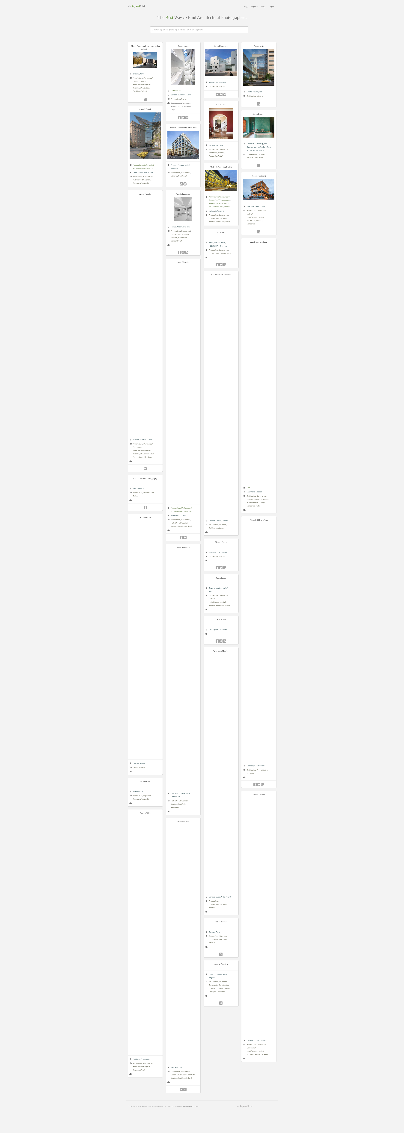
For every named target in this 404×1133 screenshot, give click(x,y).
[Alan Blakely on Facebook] (181, 537)
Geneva (212, 932)
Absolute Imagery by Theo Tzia (183, 128)
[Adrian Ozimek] (258, 1033)
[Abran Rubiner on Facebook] (258, 165)
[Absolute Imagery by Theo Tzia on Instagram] (185, 183)
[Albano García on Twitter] (221, 567)
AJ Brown (221, 232)
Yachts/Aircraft (176, 241)
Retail (144, 91)
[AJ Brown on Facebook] (217, 264)
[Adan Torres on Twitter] (221, 641)
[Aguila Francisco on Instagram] (183, 252)
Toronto (188, 95)
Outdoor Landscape (216, 528)
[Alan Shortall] (145, 756)
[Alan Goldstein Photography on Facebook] (145, 507)
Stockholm (251, 492)
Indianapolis (219, 211)
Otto (248, 487)
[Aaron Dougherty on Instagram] (224, 94)
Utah (184, 515)
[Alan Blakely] (183, 501)
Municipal (250, 1054)
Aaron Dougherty (221, 46)
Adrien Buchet (221, 922)
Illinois (211, 242)
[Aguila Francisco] (183, 219)
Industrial (250, 773)
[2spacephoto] (183, 83)
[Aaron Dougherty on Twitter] (217, 94)
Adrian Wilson (183, 821)
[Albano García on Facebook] (217, 567)
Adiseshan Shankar (221, 651)
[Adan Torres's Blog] (224, 641)
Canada (174, 95)
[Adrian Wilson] (183, 1060)
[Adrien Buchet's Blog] (221, 954)
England (136, 74)
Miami (179, 227)
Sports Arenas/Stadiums (142, 457)
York (142, 74)
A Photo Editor (188, 1106)
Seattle (249, 92)
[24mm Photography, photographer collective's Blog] (145, 99)
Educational (137, 447)
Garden (266, 499)
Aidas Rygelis (145, 194)
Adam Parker (221, 578)
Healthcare (213, 152)
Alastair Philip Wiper (259, 520)
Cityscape (147, 796)
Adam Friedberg (259, 176)
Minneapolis (213, 629)
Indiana (211, 211)
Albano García (221, 542)
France (182, 793)
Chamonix (175, 793)
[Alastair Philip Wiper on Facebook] (255, 784)
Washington (257, 92)
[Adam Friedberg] (258, 199)
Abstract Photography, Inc (221, 167)
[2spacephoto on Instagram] (186, 117)
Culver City (259, 143)
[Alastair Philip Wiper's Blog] (262, 784)
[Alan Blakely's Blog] (185, 537)
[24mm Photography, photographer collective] (145, 66)
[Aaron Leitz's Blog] (258, 104)
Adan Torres (221, 619)
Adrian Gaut (145, 781)
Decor (135, 81)
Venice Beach (258, 150)
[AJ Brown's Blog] (224, 264)
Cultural (249, 214)
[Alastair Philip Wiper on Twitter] (258, 784)
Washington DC (150, 172)
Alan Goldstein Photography (145, 478)
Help (263, 7)
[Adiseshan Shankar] (221, 889)
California (250, 143)
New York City (138, 791)
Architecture (137, 78)
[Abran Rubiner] (258, 136)
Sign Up (254, 7)
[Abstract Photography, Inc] (221, 189)
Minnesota (223, 629)
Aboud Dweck (145, 109)
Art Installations (263, 770)
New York (250, 206)
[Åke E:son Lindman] (258, 480)
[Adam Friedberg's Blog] (258, 231)
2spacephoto (183, 46)
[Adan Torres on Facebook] (217, 641)
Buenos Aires (222, 552)
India (223, 897)
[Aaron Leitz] (258, 84)
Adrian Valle (145, 813)
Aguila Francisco (183, 194)
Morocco (181, 95)
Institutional (251, 220)
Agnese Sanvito (221, 964)
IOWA (223, 242)
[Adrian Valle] (145, 1052)
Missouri (222, 82)
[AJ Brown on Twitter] (221, 264)
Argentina (212, 552)
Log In (271, 7)
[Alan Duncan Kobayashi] (221, 513)
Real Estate (144, 88)
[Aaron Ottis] (221, 138)
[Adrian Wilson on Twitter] (181, 1089)
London (181, 165)
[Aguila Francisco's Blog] (186, 252)
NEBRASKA (213, 246)
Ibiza (188, 793)
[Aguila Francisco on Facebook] (179, 252)
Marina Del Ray (260, 147)
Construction (214, 253)
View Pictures (176, 90)
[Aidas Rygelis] (145, 432)
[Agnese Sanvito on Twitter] (221, 1003)
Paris (218, 932)
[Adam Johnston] (183, 786)
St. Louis (219, 145)
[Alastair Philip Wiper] (258, 758)
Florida (173, 227)
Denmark (260, 766)
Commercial (147, 78)
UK (179, 796)
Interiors (136, 88)
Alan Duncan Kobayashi (221, 275)
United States (138, 172)
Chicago (136, 763)
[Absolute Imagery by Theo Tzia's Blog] (181, 183)
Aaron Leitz (259, 46)
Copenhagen (251, 766)
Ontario (143, 439)
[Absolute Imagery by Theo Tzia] (183, 158)
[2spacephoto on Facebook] (179, 117)
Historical (142, 81)
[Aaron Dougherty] (221, 75)
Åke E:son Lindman (258, 242)
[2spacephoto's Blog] (183, 117)
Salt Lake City (176, 515)
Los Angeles (146, 1059)
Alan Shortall (145, 517)
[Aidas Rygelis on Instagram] (145, 468)
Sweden (259, 492)
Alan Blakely (183, 262)
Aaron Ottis (221, 104)
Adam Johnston (183, 547)
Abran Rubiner (258, 114)
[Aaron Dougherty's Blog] (221, 94)
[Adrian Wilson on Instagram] (185, 1089)
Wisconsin (223, 246)
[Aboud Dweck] (145, 157)
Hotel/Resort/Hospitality (142, 84)
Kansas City (213, 82)
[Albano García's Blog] (224, 567)
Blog (245, 7)
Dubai (218, 897)
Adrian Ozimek (258, 794)
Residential (137, 91)
